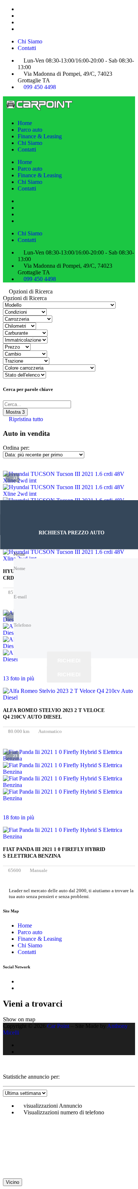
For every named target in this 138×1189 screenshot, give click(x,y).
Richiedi (69, 660)
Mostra (15, 412)
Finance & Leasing (40, 136)
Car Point (58, 1026)
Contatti (27, 48)
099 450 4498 (40, 87)
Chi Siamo (30, 41)
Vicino (12, 1182)
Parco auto (30, 130)
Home (25, 123)
